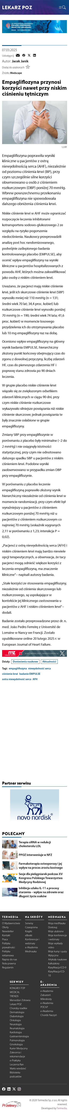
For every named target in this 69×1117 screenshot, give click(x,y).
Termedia (62, 1108)
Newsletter (8, 931)
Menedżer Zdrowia (20, 1000)
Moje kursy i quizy (57, 951)
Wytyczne (53, 955)
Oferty (5, 927)
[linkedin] (34, 55)
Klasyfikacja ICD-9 (57, 967)
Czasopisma (31, 927)
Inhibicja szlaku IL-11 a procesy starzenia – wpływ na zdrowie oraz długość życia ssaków (41, 892)
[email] (18, 55)
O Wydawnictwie (11, 923)
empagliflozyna (18, 668)
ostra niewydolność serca (16, 679)
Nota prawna (9, 963)
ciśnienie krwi (10, 673)
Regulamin (8, 967)
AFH (35, 679)
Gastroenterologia (19, 1036)
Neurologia (15, 1024)
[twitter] (29, 55)
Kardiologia (16, 1032)
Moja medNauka (56, 923)
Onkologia (15, 1020)
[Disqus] (34, 732)
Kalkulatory (53, 963)
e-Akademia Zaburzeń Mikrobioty (46, 995)
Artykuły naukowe (57, 959)
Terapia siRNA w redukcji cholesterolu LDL (35, 844)
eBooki (28, 935)
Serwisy (29, 923)
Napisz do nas (9, 959)
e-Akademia (31, 947)
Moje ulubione (56, 931)
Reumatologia (17, 1028)
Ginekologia (16, 1044)
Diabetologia (16, 1016)
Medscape (16, 73)
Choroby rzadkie (18, 1008)
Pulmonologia (17, 1040)
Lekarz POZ (16, 1004)
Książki (28, 931)
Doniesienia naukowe (25, 661)
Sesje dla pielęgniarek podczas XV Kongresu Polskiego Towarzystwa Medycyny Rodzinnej (41, 878)
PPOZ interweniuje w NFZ (35, 855)
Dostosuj (52, 927)
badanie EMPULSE (29, 673)
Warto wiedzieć (18, 1068)
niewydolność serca (39, 668)
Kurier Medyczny (19, 1048)
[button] (62, 7)
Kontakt (6, 935)
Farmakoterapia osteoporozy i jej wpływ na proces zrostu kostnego (41, 865)
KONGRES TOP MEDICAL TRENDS (17, 992)
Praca (5, 939)
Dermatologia (17, 1012)
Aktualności (49, 661)
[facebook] (23, 55)
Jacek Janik (20, 61)
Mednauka (30, 951)
